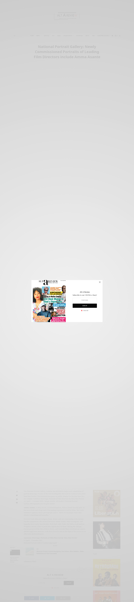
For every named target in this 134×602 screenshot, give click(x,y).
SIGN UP (84, 305)
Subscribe (85, 310)
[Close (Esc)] (100, 283)
